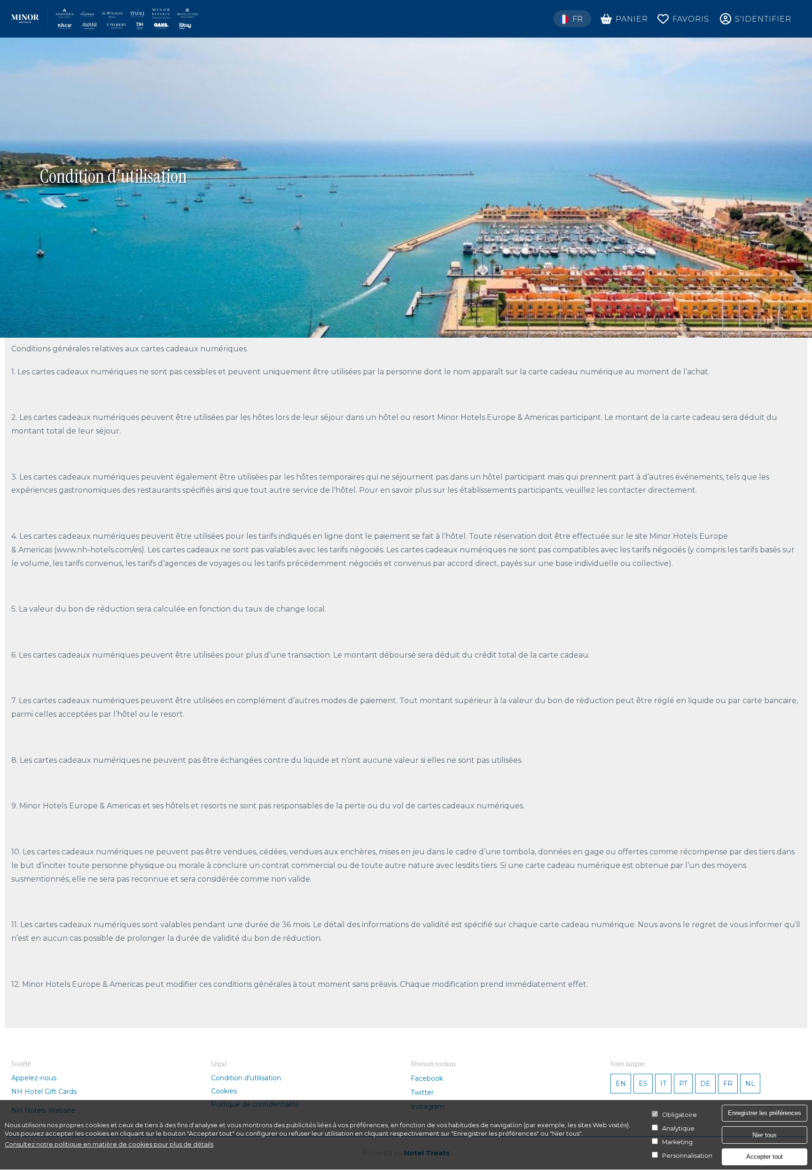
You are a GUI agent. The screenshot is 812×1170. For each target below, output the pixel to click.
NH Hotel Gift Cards (44, 1091)
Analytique (678, 1128)
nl (750, 1083)
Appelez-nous (33, 1078)
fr (728, 1083)
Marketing (677, 1142)
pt (683, 1083)
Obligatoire (679, 1114)
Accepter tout (764, 1156)
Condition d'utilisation (246, 1078)
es (643, 1083)
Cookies (224, 1091)
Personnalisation (687, 1155)
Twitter (422, 1092)
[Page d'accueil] (104, 19)
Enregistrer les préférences (764, 1112)
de (705, 1083)
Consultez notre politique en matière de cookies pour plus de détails (109, 1144)
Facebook (427, 1078)
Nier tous (764, 1134)
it (663, 1083)
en (621, 1083)
